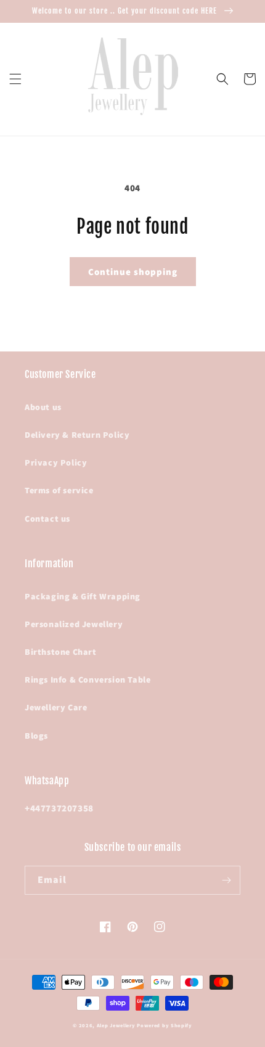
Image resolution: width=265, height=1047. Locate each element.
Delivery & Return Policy (77, 434)
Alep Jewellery (117, 1025)
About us (43, 407)
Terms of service (59, 490)
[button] (15, 78)
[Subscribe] (226, 880)
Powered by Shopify (164, 1025)
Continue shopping (132, 271)
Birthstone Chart (61, 651)
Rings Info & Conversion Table (87, 679)
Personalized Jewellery (74, 624)
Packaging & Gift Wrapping (83, 596)
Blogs (36, 735)
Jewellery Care (56, 707)
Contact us (47, 518)
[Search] (222, 78)
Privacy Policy (56, 462)
